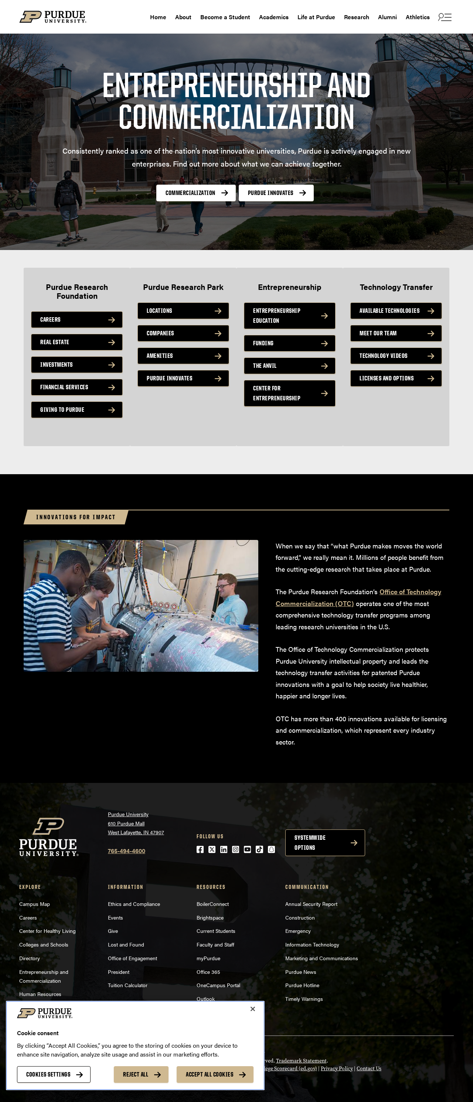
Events (115, 917)
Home (158, 17)
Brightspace (210, 917)
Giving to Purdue (62, 409)
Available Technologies (389, 310)
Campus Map (34, 903)
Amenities (160, 355)
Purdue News (300, 971)
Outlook (206, 998)
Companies (160, 333)
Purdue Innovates (270, 192)
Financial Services (64, 387)
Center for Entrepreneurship (276, 393)
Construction (300, 917)
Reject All (135, 1074)
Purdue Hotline (302, 985)
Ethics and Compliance (134, 903)
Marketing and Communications (321, 958)
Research (356, 17)
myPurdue (208, 958)
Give (113, 930)
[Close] (253, 1009)
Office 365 (208, 971)
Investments (56, 364)
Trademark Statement (301, 1060)
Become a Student (225, 17)
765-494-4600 (126, 850)
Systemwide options (310, 842)
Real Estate (54, 342)
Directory (29, 958)
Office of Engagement (132, 958)
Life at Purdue (316, 17)
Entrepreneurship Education (276, 315)
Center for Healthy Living (47, 930)
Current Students (216, 930)
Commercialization (190, 192)
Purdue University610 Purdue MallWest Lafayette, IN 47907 (136, 823)
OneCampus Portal (218, 985)
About (183, 17)
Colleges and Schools (43, 944)
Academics (274, 17)
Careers (50, 319)
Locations (159, 310)
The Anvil (265, 365)
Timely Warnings (304, 998)
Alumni (387, 17)
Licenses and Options (387, 378)
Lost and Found (126, 944)
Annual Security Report (311, 903)
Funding (263, 343)
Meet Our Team (378, 333)
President (118, 971)
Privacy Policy (337, 1068)
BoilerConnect (213, 903)
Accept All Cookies (209, 1074)
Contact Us (369, 1068)
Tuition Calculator (127, 985)
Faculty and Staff (215, 944)
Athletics (418, 17)
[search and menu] (444, 17)
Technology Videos (384, 355)
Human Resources (40, 993)
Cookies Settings (48, 1074)
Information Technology (312, 944)
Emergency (298, 930)
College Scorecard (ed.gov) (286, 1068)
